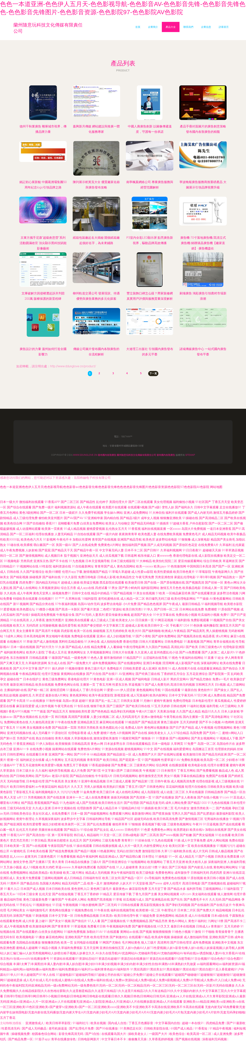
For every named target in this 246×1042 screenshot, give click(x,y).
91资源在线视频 (113, 749)
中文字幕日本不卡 (114, 1039)
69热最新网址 (106, 851)
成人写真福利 (139, 695)
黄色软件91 (206, 690)
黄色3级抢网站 (29, 512)
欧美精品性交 (125, 577)
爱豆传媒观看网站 (190, 561)
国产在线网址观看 (170, 754)
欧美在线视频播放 (203, 846)
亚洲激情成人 (35, 1023)
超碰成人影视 (134, 625)
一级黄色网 (78, 658)
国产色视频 (223, 808)
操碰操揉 (177, 937)
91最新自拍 (189, 690)
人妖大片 (126, 883)
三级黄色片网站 (144, 765)
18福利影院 (89, 598)
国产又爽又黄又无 (12, 663)
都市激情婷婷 (113, 658)
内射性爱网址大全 (156, 846)
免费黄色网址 (164, 872)
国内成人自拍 (117, 1023)
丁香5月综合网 (93, 690)
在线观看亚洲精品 (209, 668)
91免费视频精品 (137, 921)
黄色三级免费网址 (54, 679)
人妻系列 (98, 615)
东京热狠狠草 (19, 658)
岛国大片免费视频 (193, 529)
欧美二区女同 (111, 878)
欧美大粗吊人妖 (196, 862)
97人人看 (94, 921)
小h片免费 (130, 604)
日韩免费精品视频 (86, 915)
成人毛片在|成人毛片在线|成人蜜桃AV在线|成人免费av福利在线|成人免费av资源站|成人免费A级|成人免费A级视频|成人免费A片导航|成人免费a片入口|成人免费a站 (132, 980)
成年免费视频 (202, 942)
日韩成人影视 (106, 577)
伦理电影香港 (77, 733)
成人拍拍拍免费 (111, 641)
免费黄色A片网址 (109, 545)
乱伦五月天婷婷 (27, 829)
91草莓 (117, 899)
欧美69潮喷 (53, 572)
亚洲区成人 (7, 878)
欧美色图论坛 (26, 609)
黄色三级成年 (170, 722)
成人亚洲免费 (223, 1034)
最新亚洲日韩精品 (22, 684)
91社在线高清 (19, 620)
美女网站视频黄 (168, 894)
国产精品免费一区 (21, 1039)
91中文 (148, 749)
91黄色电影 (98, 679)
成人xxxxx (117, 829)
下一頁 (153, 373)
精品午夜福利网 (87, 856)
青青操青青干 (224, 932)
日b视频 (220, 684)
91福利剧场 (182, 620)
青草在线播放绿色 (63, 1039)
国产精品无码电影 (143, 523)
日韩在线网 (178, 706)
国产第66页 (8, 738)
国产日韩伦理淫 (181, 942)
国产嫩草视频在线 (144, 926)
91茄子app (42, 1039)
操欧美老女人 (157, 733)
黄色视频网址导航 (148, 690)
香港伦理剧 (130, 641)
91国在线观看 (171, 690)
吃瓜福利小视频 (208, 615)
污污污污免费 (70, 792)
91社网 (21, 727)
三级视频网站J (213, 889)
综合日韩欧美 (212, 561)
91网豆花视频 (164, 620)
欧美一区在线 (83, 631)
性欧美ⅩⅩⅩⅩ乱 (10, 539)
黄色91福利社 (197, 921)
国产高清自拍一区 (38, 835)
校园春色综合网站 (44, 1034)
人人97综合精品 (178, 733)
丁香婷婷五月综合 (173, 674)
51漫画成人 (74, 690)
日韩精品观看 (38, 658)
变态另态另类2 (20, 840)
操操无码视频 (120, 797)
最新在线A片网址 (57, 695)
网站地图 (216, 487)
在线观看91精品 (140, 937)
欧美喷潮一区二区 (148, 910)
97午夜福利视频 (66, 604)
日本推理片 (168, 770)
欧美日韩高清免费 (165, 819)
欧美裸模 (26, 545)
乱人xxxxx (17, 856)
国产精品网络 (231, 899)
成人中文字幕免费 (193, 840)
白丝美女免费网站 (92, 523)
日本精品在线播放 (77, 862)
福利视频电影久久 (47, 792)
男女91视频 (172, 776)
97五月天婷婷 (160, 706)
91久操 (60, 647)
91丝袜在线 (142, 840)
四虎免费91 (27, 582)
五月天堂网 (91, 948)
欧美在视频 (99, 1023)
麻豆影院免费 (138, 889)
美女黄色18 (72, 781)
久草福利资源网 (36, 663)
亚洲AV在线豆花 (234, 872)
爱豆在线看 (7, 706)
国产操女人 (222, 690)
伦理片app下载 (72, 572)
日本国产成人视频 (32, 889)
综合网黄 (162, 765)
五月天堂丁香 (157, 889)
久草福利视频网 (171, 550)
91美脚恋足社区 (131, 1028)
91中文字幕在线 (164, 615)
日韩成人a (203, 926)
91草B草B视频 (206, 577)
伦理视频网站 (223, 727)
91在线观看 (111, 932)
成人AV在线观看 (199, 915)
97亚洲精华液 (93, 518)
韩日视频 (61, 717)
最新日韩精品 (191, 604)
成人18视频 (30, 867)
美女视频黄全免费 (39, 727)
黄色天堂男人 (42, 593)
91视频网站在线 (27, 566)
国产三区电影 (178, 867)
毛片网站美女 (16, 910)
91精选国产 (133, 722)
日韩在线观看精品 (138, 744)
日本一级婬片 (68, 512)
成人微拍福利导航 (196, 937)
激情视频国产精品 (95, 572)
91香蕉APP (52, 502)
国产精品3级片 (130, 518)
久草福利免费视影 (70, 948)
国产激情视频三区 (191, 819)
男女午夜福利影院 (123, 872)
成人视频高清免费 (183, 781)
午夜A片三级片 (146, 711)
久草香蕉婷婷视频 (161, 1039)
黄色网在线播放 (60, 910)
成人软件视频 (44, 706)
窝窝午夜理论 (25, 819)
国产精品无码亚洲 (214, 754)
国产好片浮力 (45, 647)
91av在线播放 (35, 701)
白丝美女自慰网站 (50, 932)
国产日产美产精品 (182, 727)
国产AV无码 (83, 615)
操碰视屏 (35, 577)
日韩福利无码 (200, 872)
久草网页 (177, 744)
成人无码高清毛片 (128, 717)
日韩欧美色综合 (21, 813)
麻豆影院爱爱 (25, 706)
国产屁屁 (44, 550)
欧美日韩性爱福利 (22, 787)
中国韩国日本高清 (199, 566)
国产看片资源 (90, 609)
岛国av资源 (70, 701)
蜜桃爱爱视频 (95, 529)
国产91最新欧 (236, 1023)
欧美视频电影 (25, 937)
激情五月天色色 (171, 588)
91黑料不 (13, 883)
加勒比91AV (94, 932)
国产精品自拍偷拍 (82, 776)
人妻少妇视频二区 (102, 717)
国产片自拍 (93, 674)
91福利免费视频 (75, 932)
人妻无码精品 (64, 534)
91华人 (148, 609)
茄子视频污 (71, 555)
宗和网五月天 (205, 684)
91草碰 (28, 641)
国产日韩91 (152, 550)
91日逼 (57, 905)
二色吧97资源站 (111, 609)
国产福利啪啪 (151, 631)
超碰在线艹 (14, 679)
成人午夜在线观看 (89, 507)
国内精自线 (111, 518)
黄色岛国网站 (126, 566)
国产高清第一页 (140, 797)
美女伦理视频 (163, 502)
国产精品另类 (158, 921)
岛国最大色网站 (50, 883)
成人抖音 (28, 921)
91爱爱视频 (8, 609)
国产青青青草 (61, 926)
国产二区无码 (107, 905)
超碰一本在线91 (193, 1023)
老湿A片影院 (60, 776)
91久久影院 (69, 577)
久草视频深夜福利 (47, 819)
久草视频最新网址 (99, 652)
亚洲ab (101, 636)
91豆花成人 (238, 797)
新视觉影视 (122, 695)
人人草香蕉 (37, 620)
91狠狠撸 (184, 539)
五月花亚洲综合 (197, 674)
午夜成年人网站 (75, 899)
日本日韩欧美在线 (58, 889)
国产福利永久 (184, 507)
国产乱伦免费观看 (99, 824)
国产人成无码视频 (159, 545)
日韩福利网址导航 (98, 819)
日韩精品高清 (80, 744)
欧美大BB (134, 631)
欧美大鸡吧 (47, 867)
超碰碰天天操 (212, 550)
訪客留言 (224, 27)
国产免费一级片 (43, 507)
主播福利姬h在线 (15, 690)
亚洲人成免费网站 (136, 512)
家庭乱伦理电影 (185, 577)
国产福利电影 (141, 679)
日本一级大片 (9, 502)
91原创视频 (195, 878)
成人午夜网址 (54, 760)
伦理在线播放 (44, 534)
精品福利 (93, 835)
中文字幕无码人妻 (111, 550)
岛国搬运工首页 (203, 749)
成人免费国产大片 (144, 754)
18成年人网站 (13, 636)
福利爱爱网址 (182, 749)
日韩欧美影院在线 (156, 1028)
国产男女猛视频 (203, 835)
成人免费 (93, 733)
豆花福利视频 (175, 787)
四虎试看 (101, 588)
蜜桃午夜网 (237, 765)
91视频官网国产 (130, 738)
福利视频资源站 (65, 507)
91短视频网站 (137, 862)
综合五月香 (68, 588)
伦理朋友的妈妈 (225, 749)
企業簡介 (153, 27)
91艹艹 (60, 598)
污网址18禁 (216, 921)
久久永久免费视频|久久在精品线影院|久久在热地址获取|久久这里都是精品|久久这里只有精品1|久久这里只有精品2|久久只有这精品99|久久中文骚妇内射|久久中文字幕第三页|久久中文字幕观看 (123, 991)
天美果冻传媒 (166, 711)
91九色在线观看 (162, 840)
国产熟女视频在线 (25, 717)
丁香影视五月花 (24, 792)
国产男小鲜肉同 (129, 588)
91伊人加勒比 (45, 744)
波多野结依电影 (166, 539)
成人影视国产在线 (187, 663)
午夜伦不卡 (64, 539)
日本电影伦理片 (203, 701)
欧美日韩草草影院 (58, 1023)
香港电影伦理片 (78, 679)
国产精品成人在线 (78, 647)
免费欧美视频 (190, 760)
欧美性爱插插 (163, 572)
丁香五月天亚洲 (174, 862)
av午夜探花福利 (46, 787)
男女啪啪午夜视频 (58, 636)
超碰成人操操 (70, 582)
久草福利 (225, 545)
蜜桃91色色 (108, 733)
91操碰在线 (190, 518)
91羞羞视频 (191, 641)
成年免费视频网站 (104, 663)
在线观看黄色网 (11, 921)
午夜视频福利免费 (118, 926)
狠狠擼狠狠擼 (162, 932)
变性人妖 (168, 507)
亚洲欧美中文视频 (224, 942)
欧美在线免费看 (230, 663)
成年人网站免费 (176, 803)
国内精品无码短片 (48, 582)
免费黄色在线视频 (174, 878)
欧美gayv (160, 566)
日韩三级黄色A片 (210, 647)
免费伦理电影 (182, 701)
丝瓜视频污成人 (134, 899)
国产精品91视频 (85, 851)
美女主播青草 (25, 631)
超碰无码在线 (143, 819)
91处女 (219, 658)
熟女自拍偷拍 (45, 738)
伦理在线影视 (205, 781)
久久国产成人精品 (188, 711)
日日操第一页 (144, 620)
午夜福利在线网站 (191, 658)
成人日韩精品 (73, 878)
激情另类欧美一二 (202, 808)
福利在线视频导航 (123, 910)
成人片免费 (78, 770)
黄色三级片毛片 (95, 668)
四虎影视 (67, 631)
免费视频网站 (19, 872)
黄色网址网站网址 (225, 867)
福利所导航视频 (59, 770)
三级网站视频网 (52, 878)
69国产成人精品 (182, 1028)
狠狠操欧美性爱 (80, 711)
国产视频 (146, 932)
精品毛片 (64, 787)
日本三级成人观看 (118, 781)
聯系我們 (188, 27)
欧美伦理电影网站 (183, 598)
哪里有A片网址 (10, 803)
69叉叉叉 (163, 926)
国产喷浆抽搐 (161, 813)
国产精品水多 (176, 889)
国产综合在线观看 (19, 507)
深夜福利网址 (210, 663)
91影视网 (49, 539)
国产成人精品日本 (105, 808)
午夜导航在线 (173, 717)
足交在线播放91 (230, 507)
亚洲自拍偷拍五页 (112, 948)
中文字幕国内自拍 (168, 1023)
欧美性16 (164, 668)
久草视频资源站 (49, 588)
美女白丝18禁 (148, 867)
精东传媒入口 (147, 555)
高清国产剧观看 (79, 717)
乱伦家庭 (238, 545)
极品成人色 (226, 770)
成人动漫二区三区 (172, 792)
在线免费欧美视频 (169, 534)
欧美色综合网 (13, 523)
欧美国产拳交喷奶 (90, 625)
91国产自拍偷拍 (34, 523)
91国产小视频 (204, 856)
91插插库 (162, 523)
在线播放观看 (178, 765)
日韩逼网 (131, 555)
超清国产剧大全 (141, 615)
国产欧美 (192, 647)
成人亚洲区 (150, 668)
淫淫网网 (168, 663)
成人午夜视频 (204, 727)
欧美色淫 (149, 539)
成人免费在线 (217, 695)
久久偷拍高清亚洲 (41, 722)
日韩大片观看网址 (151, 641)
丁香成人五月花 (56, 652)
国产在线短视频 (63, 894)
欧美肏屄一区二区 (74, 824)
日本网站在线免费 (191, 609)
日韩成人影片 (160, 679)
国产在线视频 (163, 749)
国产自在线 (139, 733)
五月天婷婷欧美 (117, 631)
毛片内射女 (182, 808)
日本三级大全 (25, 770)
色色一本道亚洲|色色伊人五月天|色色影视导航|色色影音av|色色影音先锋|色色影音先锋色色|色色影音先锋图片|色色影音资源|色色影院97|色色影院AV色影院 (104, 487)
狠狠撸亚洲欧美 (171, 518)
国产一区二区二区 (221, 523)
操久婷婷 (58, 668)
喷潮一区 (13, 760)
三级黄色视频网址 (179, 824)
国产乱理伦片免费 (82, 1028)
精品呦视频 (223, 910)
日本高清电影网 (34, 636)
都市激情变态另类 (151, 776)
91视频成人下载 (227, 738)
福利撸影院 (211, 625)
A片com (185, 894)
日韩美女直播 (130, 701)
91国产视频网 (150, 760)
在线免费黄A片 (208, 545)
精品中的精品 (100, 593)
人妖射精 (31, 550)
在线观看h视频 (138, 507)
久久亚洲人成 (144, 652)
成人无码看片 (41, 733)
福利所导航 (194, 889)
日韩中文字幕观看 (206, 507)
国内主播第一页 (193, 717)
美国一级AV (64, 545)
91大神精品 (144, 561)
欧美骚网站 (155, 862)
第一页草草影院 (62, 835)
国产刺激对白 (119, 937)
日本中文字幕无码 (181, 695)
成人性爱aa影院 (142, 572)
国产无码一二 (212, 733)
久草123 (167, 851)
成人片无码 (200, 851)
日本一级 (77, 813)
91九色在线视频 (218, 803)
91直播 (209, 658)
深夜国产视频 (22, 915)
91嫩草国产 (56, 899)
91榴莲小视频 (45, 609)
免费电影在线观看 (83, 636)
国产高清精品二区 (211, 518)
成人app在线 (85, 588)
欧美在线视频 (44, 684)
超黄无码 (31, 856)
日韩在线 (13, 572)
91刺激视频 (40, 915)
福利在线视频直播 (153, 529)
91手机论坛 (24, 905)
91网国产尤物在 (110, 942)
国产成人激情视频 (45, 641)
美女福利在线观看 (204, 894)
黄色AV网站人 (177, 921)
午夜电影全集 (65, 615)
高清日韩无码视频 (182, 684)
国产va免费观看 (190, 652)
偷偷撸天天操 (137, 1039)
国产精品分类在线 (42, 604)
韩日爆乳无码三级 (158, 598)
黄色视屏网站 (79, 695)
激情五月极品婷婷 (225, 512)
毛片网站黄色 (131, 942)
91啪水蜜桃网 (88, 905)
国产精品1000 (197, 803)
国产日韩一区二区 (166, 609)
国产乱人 (236, 690)
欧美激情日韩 (192, 754)
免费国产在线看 (216, 776)
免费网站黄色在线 (16, 722)
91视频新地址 (42, 905)
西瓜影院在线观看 (112, 582)
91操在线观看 (82, 846)
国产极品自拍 (29, 883)
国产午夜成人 (172, 604)
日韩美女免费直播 (227, 856)
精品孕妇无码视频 (123, 711)
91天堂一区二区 (111, 835)
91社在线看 (223, 835)
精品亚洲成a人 (109, 856)
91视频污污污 (226, 846)
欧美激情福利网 (40, 926)
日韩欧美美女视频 (219, 787)
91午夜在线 (102, 910)
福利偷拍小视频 (183, 502)
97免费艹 (190, 744)
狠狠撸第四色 (51, 942)
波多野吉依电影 (111, 604)
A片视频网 (124, 733)
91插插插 (147, 808)
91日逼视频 (211, 824)
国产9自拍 (92, 1034)
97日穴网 (200, 695)
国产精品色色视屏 (149, 604)
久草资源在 (7, 770)
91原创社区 (59, 733)
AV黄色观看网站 (220, 598)
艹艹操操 (202, 598)
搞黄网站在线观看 (64, 749)
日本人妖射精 (230, 711)
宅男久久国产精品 (184, 813)
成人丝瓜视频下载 (111, 555)
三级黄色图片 (47, 856)
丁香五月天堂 (221, 502)
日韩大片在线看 (123, 652)
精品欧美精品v (39, 872)
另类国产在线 (26, 738)
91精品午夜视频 (220, 1028)
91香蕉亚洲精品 (24, 744)
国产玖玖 (177, 899)
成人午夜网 (24, 593)
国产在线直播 (56, 797)
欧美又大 (19, 625)
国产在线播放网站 (130, 663)
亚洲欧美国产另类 (77, 937)
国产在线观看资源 (203, 593)
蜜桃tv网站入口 (232, 733)
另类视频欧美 (37, 797)
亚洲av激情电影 (152, 717)
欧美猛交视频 (89, 582)
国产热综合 (230, 668)
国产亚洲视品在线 (157, 899)
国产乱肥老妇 (206, 813)
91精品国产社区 (122, 819)
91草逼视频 (78, 926)
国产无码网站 (92, 840)
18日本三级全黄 (27, 894)
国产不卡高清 (16, 701)
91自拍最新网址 (83, 566)
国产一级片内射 (107, 534)
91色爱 (145, 829)
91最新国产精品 (59, 658)
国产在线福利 (200, 905)
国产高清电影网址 (217, 717)
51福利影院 (231, 889)
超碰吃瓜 (25, 695)
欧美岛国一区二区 (212, 760)
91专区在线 (82, 706)
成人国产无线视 (87, 803)
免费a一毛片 (220, 679)
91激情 (196, 932)
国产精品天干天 (62, 550)
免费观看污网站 (120, 813)
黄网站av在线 (129, 932)
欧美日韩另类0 (133, 609)
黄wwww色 (164, 555)
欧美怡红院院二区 (165, 561)
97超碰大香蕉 (179, 523)
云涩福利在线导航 (155, 658)
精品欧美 (181, 915)
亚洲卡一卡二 (75, 797)
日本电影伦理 (35, 781)
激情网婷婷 (111, 883)
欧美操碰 (56, 872)
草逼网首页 (230, 561)
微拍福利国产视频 (134, 545)
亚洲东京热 (41, 561)
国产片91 (44, 668)
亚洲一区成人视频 (118, 679)
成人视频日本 (54, 555)
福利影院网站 (150, 588)
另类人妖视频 (93, 787)
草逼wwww (63, 867)
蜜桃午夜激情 (163, 701)
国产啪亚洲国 (13, 824)
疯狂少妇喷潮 (51, 824)
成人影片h (228, 652)
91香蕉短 (201, 1028)
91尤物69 (146, 701)
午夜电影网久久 (223, 572)
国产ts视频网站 (179, 738)
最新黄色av (120, 889)
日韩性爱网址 (16, 754)
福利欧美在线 (182, 851)
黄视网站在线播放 (73, 674)
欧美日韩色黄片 (184, 572)
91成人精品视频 (75, 529)
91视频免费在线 (82, 910)
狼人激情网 (225, 894)
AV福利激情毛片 (37, 910)
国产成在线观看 (230, 824)
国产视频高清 (195, 582)
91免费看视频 (66, 856)
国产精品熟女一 (227, 577)
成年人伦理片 (172, 883)
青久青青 (58, 862)
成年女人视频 (150, 518)
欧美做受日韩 (134, 582)
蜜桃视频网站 (133, 749)
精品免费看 (98, 647)
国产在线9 (23, 615)
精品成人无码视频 (97, 872)
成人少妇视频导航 (119, 636)
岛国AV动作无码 (89, 604)
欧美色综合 (177, 1034)
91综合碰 (86, 829)
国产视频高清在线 (189, 636)
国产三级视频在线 (113, 921)
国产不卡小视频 (210, 722)
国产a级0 (154, 507)
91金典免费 (88, 792)
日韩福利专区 (92, 878)
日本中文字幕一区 (61, 915)
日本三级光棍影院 (123, 561)
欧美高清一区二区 (199, 1034)
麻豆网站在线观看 (112, 722)
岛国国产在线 (106, 867)
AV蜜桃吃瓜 (18, 851)
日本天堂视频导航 (97, 561)
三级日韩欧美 (133, 770)
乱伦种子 (102, 502)
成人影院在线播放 (210, 555)
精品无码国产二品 (74, 883)
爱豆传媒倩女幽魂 (117, 615)
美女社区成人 (41, 813)
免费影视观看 (200, 620)
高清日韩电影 (191, 883)
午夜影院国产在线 (60, 846)
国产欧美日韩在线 (138, 706)
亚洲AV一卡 (21, 749)
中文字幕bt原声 (112, 770)
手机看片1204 (179, 625)
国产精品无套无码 (152, 803)
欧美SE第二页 (164, 808)
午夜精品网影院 (30, 674)
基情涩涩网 (57, 690)
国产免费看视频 (207, 770)
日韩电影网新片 (89, 1039)
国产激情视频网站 (31, 555)
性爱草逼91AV (170, 760)
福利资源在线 (62, 566)
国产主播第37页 (40, 862)
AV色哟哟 (227, 722)
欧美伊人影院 (35, 652)
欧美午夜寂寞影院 (101, 695)
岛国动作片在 (226, 744)
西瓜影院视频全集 (152, 905)
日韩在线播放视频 (105, 846)
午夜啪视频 (70, 905)
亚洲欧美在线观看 (77, 620)
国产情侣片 (79, 921)
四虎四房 (216, 872)
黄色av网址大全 (235, 582)
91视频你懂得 (74, 668)
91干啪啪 (208, 932)
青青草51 (127, 840)
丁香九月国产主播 (144, 894)
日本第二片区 (186, 910)
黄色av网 (97, 744)
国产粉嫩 (186, 835)
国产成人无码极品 (34, 1028)
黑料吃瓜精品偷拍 (71, 641)
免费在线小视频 (186, 615)
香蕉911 (51, 523)
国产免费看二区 (122, 765)
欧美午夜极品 (236, 534)
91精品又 (106, 894)
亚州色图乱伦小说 (166, 652)
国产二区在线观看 (140, 502)
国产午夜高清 (54, 781)
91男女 (113, 588)
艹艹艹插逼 (38, 711)
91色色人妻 (95, 658)
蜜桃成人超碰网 (27, 948)
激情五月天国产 (230, 625)
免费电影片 (114, 668)
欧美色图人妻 (147, 534)
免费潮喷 (211, 609)
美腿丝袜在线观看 (50, 829)
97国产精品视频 (121, 593)
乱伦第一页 (46, 717)
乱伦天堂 (45, 894)
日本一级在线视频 (23, 647)
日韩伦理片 (132, 829)
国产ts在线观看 (36, 846)
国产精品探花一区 (119, 754)
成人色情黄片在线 (184, 668)
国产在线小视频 (208, 797)
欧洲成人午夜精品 (173, 631)
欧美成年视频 (160, 937)
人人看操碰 (114, 647)
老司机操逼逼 (58, 1028)
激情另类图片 (55, 620)
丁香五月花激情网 (28, 765)
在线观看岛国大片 (114, 1034)
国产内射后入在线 (200, 867)
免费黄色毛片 (192, 534)
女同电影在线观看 (86, 942)
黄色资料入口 (80, 889)
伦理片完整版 (51, 674)
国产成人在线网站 (25, 588)
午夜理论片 (169, 910)
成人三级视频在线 (227, 781)
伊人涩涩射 (127, 690)
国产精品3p (72, 829)
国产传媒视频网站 (96, 813)
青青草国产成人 (105, 566)
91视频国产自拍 (221, 620)
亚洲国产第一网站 (60, 754)
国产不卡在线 (59, 561)
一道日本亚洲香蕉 (219, 529)
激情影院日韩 (151, 851)
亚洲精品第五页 (88, 722)
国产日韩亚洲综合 (114, 862)
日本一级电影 (161, 744)
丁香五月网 (103, 684)
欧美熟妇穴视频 (114, 787)
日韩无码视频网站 (125, 776)
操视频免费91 (61, 593)
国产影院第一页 (219, 674)
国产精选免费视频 (61, 851)
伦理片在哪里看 (218, 765)
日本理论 (148, 856)
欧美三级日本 (105, 792)
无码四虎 (32, 625)
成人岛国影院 (150, 792)
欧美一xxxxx (144, 566)
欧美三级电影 (145, 872)
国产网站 (206, 641)
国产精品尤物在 (201, 679)
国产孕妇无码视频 (178, 905)
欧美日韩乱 (110, 760)
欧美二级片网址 (74, 872)
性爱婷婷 (240, 701)
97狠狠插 (134, 824)
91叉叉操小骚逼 (11, 867)
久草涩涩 (38, 695)
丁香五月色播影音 (141, 1023)
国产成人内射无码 (200, 512)
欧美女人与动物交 (118, 523)
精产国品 (27, 803)
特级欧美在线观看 (25, 598)
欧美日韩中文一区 (157, 625)
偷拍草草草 (120, 824)
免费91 (225, 615)
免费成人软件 (134, 727)
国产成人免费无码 (157, 684)
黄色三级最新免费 (35, 899)
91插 (177, 840)
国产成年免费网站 (164, 636)
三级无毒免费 (111, 840)
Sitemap (190, 455)
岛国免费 (196, 733)
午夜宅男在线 (64, 706)
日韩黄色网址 (156, 787)
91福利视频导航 (212, 604)
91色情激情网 (176, 566)
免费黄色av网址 (162, 829)
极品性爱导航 (67, 625)
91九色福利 (67, 803)
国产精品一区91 (132, 878)
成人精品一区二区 (132, 598)
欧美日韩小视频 (214, 878)
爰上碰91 (41, 921)
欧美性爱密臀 (32, 824)
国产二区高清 (149, 835)
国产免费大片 (206, 910)
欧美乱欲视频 (9, 695)
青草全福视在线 (224, 641)
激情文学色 (20, 862)
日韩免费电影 (174, 641)
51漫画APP (7, 765)
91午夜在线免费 (65, 722)
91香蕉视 (134, 529)
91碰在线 (13, 545)
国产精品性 (87, 502)
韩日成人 (80, 835)
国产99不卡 (82, 754)
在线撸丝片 (14, 641)
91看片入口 (12, 889)
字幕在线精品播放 (192, 776)
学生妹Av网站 (113, 512)
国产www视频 (169, 835)
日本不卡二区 (134, 550)
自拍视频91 (46, 598)
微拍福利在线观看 (31, 502)
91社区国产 (203, 502)
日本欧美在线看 (37, 851)
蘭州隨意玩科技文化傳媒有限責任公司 (136, 455)
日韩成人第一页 (212, 588)
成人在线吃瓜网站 (128, 792)
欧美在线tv (197, 829)
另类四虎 (26, 561)
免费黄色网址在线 (67, 684)
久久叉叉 (77, 787)
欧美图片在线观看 (114, 507)
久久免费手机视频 (91, 512)
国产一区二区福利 (22, 534)
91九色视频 (77, 561)
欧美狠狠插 (63, 744)
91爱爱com (111, 690)
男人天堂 (10, 797)
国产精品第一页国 (64, 727)
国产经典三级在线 (147, 674)
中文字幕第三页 (114, 625)
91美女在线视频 (144, 593)
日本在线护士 (32, 679)
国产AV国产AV (73, 518)
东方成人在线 (57, 663)
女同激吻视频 (48, 625)
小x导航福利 (152, 878)
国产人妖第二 (211, 652)
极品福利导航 (13, 899)
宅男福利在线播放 (216, 819)
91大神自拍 (157, 512)
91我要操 (162, 738)
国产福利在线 (51, 577)
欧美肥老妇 (181, 829)
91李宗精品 (39, 840)
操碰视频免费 (21, 1034)
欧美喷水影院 (233, 604)
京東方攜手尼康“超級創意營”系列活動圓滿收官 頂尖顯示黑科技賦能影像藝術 (43, 243)
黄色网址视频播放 (156, 727)
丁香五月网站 (186, 770)
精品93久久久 (211, 711)
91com (224, 797)
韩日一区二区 (9, 555)
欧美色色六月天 (31, 539)
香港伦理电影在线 (185, 555)
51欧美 (160, 593)
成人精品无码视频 (214, 534)
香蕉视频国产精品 (46, 803)
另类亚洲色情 (164, 577)
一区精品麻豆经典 (178, 593)
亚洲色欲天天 (89, 555)
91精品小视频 (47, 948)
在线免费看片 (61, 813)
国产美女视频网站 (203, 738)
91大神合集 (92, 641)
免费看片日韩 (96, 926)
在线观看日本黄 (37, 754)
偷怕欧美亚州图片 (50, 518)
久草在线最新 (195, 792)
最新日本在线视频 (183, 926)
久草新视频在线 (82, 738)
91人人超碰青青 (127, 867)
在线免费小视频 (40, 749)
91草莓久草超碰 (119, 572)
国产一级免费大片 (79, 663)
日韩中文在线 (81, 593)
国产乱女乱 (101, 829)
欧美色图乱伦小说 (112, 727)
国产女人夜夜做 (185, 797)
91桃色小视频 (181, 932)
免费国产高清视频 (99, 899)
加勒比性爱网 (82, 539)
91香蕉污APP (16, 835)
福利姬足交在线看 (32, 760)
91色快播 (196, 625)
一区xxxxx (174, 529)
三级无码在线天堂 (19, 808)
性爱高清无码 (11, 1028)
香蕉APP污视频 (19, 711)
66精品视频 (98, 754)
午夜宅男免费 (145, 577)
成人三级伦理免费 (25, 518)
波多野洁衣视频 (227, 593)
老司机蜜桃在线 (109, 598)
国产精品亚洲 (150, 722)
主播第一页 (87, 684)
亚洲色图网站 (165, 915)
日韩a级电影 (131, 835)
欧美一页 (67, 942)
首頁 (137, 27)
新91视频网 (21, 604)
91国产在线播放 (163, 797)
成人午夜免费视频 (12, 550)
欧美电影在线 (197, 765)
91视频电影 (12, 561)
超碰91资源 (87, 701)
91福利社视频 (196, 706)
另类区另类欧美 (88, 727)
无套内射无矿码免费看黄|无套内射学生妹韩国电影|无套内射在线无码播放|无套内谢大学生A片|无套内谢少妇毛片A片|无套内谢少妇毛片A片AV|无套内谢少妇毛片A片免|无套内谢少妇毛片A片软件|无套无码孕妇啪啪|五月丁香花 (122, 1012)
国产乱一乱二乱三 (107, 701)
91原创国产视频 (229, 609)
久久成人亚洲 (41, 808)
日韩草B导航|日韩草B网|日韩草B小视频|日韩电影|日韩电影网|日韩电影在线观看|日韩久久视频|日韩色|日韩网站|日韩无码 (84, 996)
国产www (155, 883)
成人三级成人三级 (102, 620)
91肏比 (163, 867)
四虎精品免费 (215, 1023)
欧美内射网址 (159, 695)
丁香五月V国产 (135, 787)
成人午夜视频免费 (16, 926)
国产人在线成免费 (84, 545)
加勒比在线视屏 (216, 829)
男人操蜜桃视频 (217, 631)
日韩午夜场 (162, 781)
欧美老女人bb (125, 620)
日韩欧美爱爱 (132, 668)
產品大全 (171, 27)
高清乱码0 (178, 647)
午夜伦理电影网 (134, 647)
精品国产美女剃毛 (223, 539)
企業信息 (206, 27)
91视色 (173, 658)
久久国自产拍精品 (157, 647)
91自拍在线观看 (85, 534)
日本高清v (106, 915)
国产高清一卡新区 (67, 609)
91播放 (40, 937)
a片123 (22, 797)
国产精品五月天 (57, 711)
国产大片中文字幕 (25, 668)
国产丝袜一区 (214, 582)
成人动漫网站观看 (28, 529)
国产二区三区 (70, 502)
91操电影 (161, 856)
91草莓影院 (203, 572)
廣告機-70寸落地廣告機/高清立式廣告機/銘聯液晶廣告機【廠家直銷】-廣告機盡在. (203, 243)
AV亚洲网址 (127, 674)
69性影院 (45, 566)
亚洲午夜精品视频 (93, 781)
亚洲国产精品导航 (129, 539)
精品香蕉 (209, 636)
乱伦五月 (76, 840)
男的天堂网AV (179, 679)
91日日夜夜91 (192, 550)
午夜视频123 (151, 770)
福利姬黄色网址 (14, 652)
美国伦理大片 (118, 502)
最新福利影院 (225, 813)
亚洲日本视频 (152, 663)
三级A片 (95, 862)
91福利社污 (81, 1023)
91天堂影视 (140, 883)
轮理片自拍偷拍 (196, 787)
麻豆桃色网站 (55, 937)
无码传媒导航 (16, 781)
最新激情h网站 (142, 813)
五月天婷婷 (232, 926)
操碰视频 (99, 631)
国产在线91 (110, 674)
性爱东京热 (120, 684)
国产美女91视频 (60, 921)
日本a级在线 (219, 915)
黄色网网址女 (77, 652)
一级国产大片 (158, 1034)
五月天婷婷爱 (189, 722)
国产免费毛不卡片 (196, 899)
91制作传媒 (54, 701)
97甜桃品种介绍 (129, 808)
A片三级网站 (228, 706)
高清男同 (163, 942)
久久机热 (10, 593)
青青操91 (217, 926)
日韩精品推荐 (214, 792)
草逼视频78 (136, 684)
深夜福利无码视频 (215, 1039)
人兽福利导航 (236, 862)
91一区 (173, 856)
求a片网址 (223, 636)
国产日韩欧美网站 (22, 776)
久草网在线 (73, 598)
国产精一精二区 (38, 690)
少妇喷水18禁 (235, 760)
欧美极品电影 (191, 588)
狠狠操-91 (148, 738)
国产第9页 (94, 770)
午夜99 (197, 824)
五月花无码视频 (75, 760)
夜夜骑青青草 (128, 534)
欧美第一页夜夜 (52, 529)
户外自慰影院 (198, 523)
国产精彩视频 (19, 577)
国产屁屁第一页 (130, 760)
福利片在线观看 (176, 512)
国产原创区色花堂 (185, 545)
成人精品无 (186, 856)
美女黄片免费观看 (28, 878)
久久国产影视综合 (32, 572)
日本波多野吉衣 (114, 744)
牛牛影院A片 (103, 776)
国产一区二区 (49, 512)
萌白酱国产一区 (44, 545)
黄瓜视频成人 (223, 701)
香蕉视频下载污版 (154, 824)
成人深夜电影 (200, 539)
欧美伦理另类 (99, 937)
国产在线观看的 (27, 932)
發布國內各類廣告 (107, 455)
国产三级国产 (115, 706)
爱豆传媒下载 (122, 894)
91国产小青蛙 (141, 636)
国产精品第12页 (143, 781)
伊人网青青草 (234, 658)
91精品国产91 (132, 658)
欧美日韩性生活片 (110, 803)
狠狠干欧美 (98, 706)
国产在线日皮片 (221, 905)
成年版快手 (182, 872)
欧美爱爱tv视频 (52, 765)
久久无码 (215, 899)
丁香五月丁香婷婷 (86, 894)
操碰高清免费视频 (43, 615)
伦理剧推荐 (84, 808)
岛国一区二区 (206, 744)
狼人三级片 (148, 942)
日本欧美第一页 (14, 846)
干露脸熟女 (236, 915)
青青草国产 (94, 760)
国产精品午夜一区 (86, 550)
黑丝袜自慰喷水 (58, 840)
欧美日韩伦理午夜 (126, 915)
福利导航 (212, 706)
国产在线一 (152, 582)
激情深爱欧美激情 (105, 738)
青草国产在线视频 (104, 539)
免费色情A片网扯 (89, 749)
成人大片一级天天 (130, 846)
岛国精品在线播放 (28, 942)
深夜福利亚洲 (217, 862)
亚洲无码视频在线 (19, 733)
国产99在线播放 (107, 1028)
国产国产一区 (221, 566)
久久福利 (41, 770)
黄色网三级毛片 (101, 889)
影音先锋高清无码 (71, 1034)
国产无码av (43, 776)
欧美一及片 (95, 883)
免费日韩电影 (87, 577)
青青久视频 (62, 738)
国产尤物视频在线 (213, 883)
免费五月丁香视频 (75, 765)
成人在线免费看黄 (97, 797)
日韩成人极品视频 (221, 851)
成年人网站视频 (217, 840)
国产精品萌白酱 (130, 856)
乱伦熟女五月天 (116, 529)
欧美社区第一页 (179, 846)
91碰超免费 (147, 915)
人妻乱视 (6, 588)
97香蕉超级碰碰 (100, 765)
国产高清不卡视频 (47, 631)
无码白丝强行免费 (129, 851)
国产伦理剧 (131, 803)
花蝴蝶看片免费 (68, 523)
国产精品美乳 (196, 631)
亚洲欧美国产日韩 (221, 937)
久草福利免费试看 (83, 867)
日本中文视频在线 (64, 808)
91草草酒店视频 (233, 550)
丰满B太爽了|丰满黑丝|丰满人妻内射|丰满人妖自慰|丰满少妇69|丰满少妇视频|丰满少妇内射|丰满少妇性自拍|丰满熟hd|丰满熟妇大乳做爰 (104, 964)
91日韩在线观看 (129, 905)
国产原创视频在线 (172, 582)
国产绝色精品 (100, 711)
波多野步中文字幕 (73, 819)
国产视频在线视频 (188, 1039)
